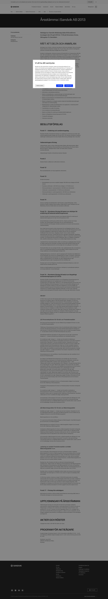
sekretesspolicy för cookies (41, 80)
